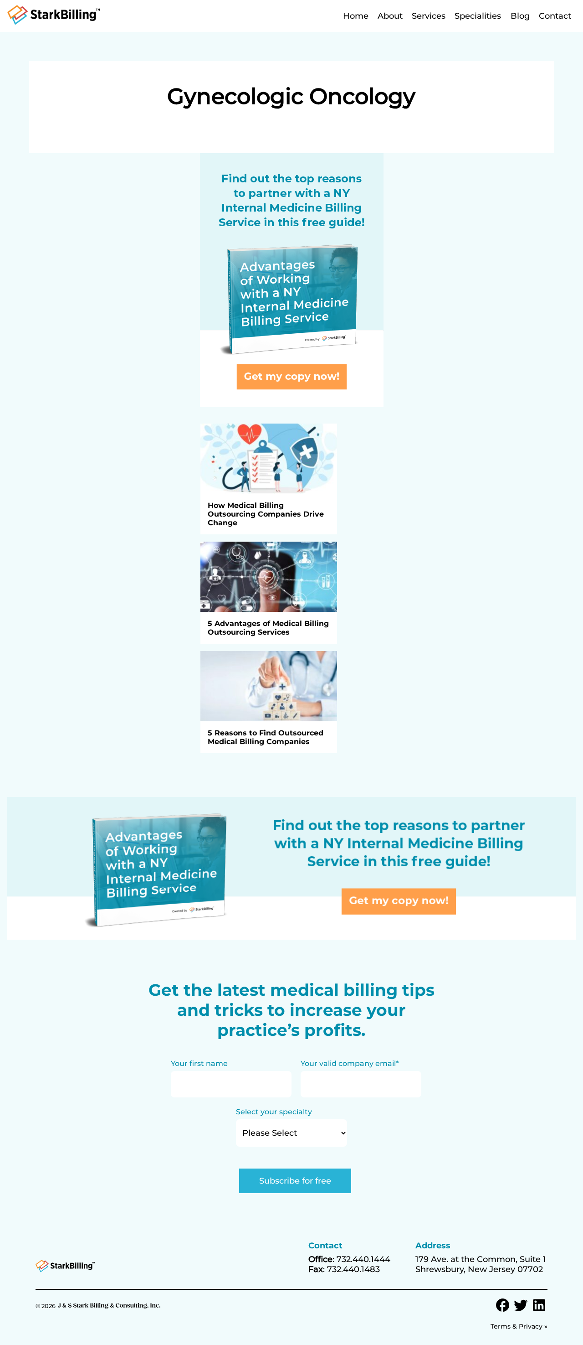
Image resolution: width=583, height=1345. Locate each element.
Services (428, 16)
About (390, 16)
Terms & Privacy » (519, 1326)
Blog (520, 16)
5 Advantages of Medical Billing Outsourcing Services (268, 627)
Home (355, 16)
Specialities (478, 16)
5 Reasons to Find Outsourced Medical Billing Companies (265, 737)
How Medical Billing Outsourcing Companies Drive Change (266, 514)
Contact (555, 16)
